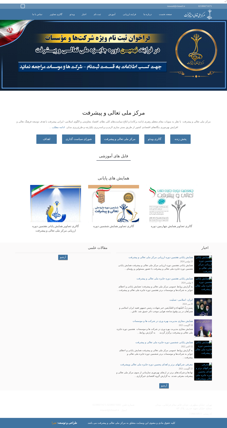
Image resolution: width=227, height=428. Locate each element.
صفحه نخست (165, 14)
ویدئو (72, 14)
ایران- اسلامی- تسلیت (181, 300)
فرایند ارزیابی (129, 14)
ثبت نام (97, 14)
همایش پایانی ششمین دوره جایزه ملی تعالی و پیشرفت (164, 342)
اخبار (84, 14)
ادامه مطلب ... (57, 127)
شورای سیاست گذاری (79, 138)
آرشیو (164, 385)
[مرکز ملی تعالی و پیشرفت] (198, 14)
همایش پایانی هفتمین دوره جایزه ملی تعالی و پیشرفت (165, 278)
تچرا (54, 422)
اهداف (46, 138)
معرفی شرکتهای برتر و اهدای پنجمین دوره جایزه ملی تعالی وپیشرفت (156, 364)
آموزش (111, 14)
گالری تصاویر (56, 14)
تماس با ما (37, 14)
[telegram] (22, 6)
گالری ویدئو (154, 138)
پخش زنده (180, 138)
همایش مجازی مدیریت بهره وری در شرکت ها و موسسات (163, 321)
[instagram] (17, 6)
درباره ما (147, 14)
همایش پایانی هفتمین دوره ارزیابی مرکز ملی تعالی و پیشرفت (161, 257)
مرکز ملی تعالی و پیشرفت (119, 138)
